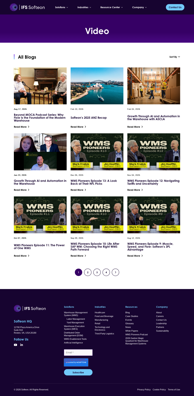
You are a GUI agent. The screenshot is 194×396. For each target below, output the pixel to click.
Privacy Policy (144, 389)
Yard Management (74, 322)
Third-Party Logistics (104, 334)
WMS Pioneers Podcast (136, 334)
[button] (66, 7)
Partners (160, 327)
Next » (115, 272)
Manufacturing (101, 320)
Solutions (60, 7)
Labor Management (74, 319)
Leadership (161, 323)
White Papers (131, 331)
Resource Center (110, 7)
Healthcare (100, 312)
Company (138, 7)
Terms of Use (174, 389)
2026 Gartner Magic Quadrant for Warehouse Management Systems (136, 341)
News (128, 327)
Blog (127, 312)
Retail (97, 323)
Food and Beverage (104, 316)
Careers (160, 316)
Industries (82, 7)
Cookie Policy (159, 389)
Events (128, 320)
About (159, 312)
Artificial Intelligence (73, 343)
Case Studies (131, 316)
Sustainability (162, 331)
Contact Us (161, 320)
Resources (131, 306)
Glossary (129, 323)
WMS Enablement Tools (75, 339)
